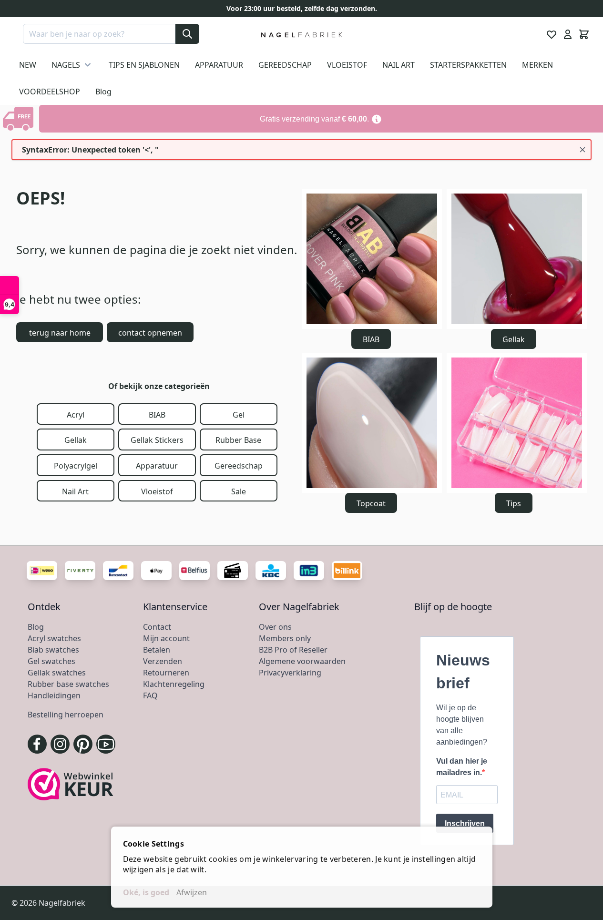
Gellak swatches (57, 672)
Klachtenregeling (173, 684)
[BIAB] (372, 259)
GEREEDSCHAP (285, 65)
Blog (103, 91)
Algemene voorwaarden (302, 661)
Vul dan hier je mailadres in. (461, 767)
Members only (285, 638)
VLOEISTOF (347, 65)
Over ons (275, 627)
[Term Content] (376, 118)
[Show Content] (19, 119)
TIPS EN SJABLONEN (144, 65)
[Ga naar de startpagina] (301, 34)
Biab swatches (53, 649)
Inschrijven (465, 823)
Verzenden (162, 661)
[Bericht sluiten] (582, 149)
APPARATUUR (219, 65)
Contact (157, 627)
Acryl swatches (54, 638)
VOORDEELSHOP (49, 91)
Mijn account (166, 638)
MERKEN (537, 65)
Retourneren (166, 672)
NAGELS (65, 65)
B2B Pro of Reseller (293, 649)
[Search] (187, 34)
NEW (27, 65)
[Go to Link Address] (321, 119)
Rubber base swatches (68, 684)
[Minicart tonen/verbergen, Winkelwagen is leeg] (584, 34)
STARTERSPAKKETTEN (468, 65)
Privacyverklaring (290, 672)
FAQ (150, 695)
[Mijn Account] (567, 34)
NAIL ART (398, 65)
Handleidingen (54, 695)
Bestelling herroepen (65, 714)
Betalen (156, 649)
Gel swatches (51, 661)
